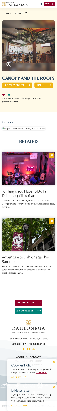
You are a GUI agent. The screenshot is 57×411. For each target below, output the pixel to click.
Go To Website (15, 85)
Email (41, 85)
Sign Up (16, 406)
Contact (35, 357)
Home (8, 13)
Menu (48, 4)
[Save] (3, 95)
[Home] (15, 4)
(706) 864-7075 (10, 101)
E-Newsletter (26, 311)
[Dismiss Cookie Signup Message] (54, 362)
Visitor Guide (26, 303)
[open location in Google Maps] (23, 128)
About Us (22, 357)
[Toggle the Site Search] (41, 4)
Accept (16, 377)
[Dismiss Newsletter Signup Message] (54, 387)
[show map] (9, 95)
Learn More (41, 372)
